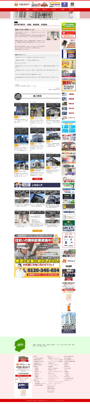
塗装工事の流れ (36, 9)
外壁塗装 (18, 102)
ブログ (66, 369)
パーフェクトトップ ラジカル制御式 (56, 359)
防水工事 (36, 373)
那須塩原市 (39, 344)
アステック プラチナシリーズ (55, 383)
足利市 (65, 344)
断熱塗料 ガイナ (52, 363)
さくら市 (31, 102)
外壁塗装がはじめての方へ (39, 361)
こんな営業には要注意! (69, 378)
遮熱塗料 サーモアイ (53, 369)
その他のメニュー (68, 380)
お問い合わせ (71, 9)
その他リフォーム (38, 378)
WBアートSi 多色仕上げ (53, 368)
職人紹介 (67, 375)
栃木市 (41, 346)
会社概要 (62, 9)
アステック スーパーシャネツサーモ (56, 381)
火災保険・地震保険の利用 (70, 361)
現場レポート (67, 364)
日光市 (62, 344)
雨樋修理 (36, 376)
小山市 (15, 126)
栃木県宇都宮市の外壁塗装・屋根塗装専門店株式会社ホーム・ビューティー (41, 400)
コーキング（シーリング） (21, 189)
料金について (45, 9)
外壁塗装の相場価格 (39, 385)
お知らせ (67, 373)
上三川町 (31, 152)
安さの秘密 (37, 381)
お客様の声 (67, 366)
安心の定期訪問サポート (69, 359)
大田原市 (48, 344)
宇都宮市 (16, 22)
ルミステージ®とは (52, 375)
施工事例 (53, 9)
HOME (18, 9)
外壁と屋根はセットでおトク (40, 383)
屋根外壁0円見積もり (38, 364)
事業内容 (27, 9)
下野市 (16, 189)
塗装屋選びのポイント (38, 363)
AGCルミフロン (52, 373)
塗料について (50, 356)
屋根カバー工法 (38, 371)
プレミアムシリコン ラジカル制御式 (56, 361)
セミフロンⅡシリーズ (53, 376)
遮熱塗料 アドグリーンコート (54, 358)
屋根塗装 (21, 126)
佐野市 (69, 344)
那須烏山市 (53, 344)
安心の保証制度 (68, 358)
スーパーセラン (52, 380)
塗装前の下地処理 (51, 388)
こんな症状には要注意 (38, 358)
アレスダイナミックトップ (54, 378)
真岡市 (15, 152)
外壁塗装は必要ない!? (38, 359)
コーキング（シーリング (53, 102)
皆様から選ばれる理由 (69, 356)
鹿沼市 (45, 346)
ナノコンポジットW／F (53, 364)
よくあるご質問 (68, 368)
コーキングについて (52, 390)
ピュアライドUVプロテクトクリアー (56, 371)
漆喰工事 (36, 375)
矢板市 (44, 344)
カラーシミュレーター (52, 385)
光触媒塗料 (51, 366)
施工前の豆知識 (51, 391)
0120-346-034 (69, 288)
